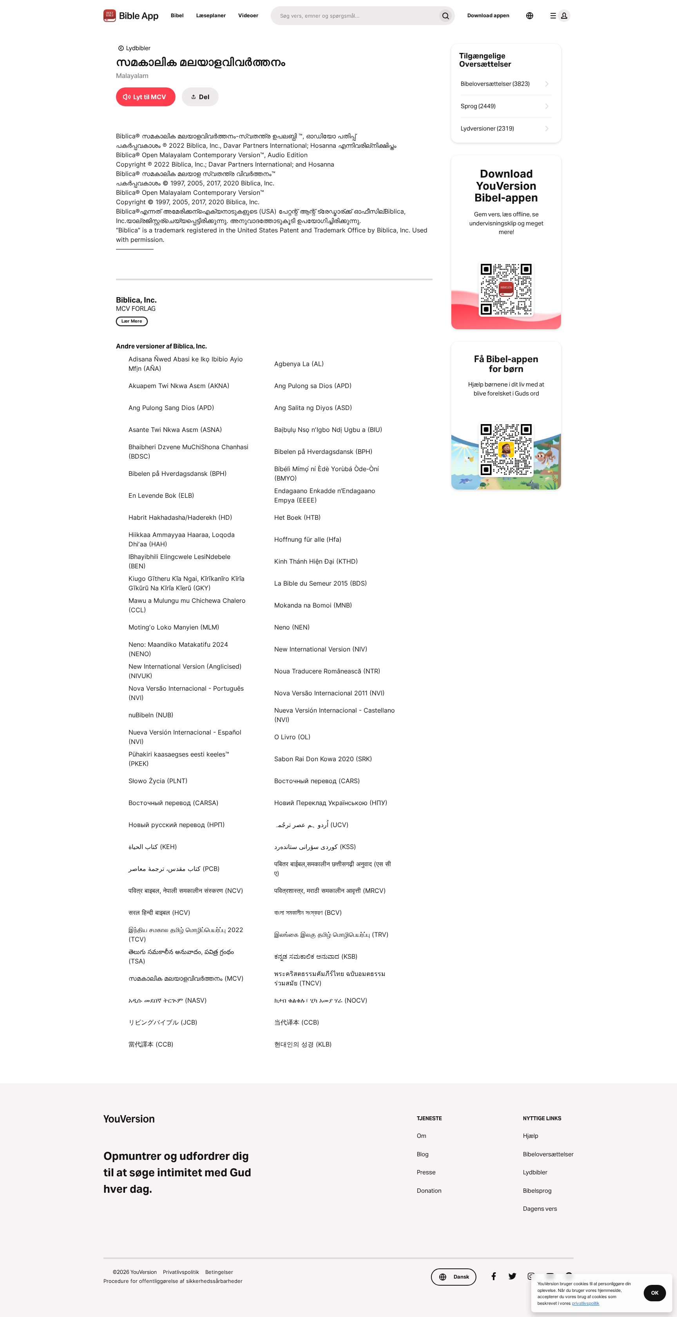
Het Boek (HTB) (297, 517)
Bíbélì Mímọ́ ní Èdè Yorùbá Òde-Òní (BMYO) (326, 473)
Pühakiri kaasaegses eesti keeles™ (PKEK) (179, 758)
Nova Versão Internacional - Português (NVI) (186, 693)
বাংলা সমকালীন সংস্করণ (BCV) (308, 912)
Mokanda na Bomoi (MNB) (313, 605)
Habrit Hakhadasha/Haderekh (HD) (180, 517)
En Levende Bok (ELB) (161, 495)
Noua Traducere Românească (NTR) (327, 671)
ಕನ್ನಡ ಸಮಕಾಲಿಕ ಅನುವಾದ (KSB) (316, 956)
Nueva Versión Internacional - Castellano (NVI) (334, 715)
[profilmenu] (559, 16)
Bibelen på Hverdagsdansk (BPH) (323, 451)
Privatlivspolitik (181, 1272)
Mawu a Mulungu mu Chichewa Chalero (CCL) (187, 605)
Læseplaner (211, 15)
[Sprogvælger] (530, 16)
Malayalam (132, 75)
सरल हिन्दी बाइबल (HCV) (159, 912)
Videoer (248, 15)
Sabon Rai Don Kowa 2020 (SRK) (323, 759)
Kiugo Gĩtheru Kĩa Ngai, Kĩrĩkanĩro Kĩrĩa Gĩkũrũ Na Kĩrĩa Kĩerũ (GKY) (186, 583)
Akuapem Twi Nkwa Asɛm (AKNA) (179, 386)
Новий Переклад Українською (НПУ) (330, 803)
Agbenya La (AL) (299, 364)
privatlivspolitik (585, 1303)
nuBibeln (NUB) (151, 715)
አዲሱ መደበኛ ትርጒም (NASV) (168, 1000)
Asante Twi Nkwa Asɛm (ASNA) (175, 430)
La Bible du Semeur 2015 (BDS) (320, 583)
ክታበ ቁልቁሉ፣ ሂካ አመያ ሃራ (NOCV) (320, 1000)
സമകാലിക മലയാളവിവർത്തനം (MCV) (186, 978)
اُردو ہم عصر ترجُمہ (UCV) (311, 825)
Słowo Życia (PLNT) (158, 781)
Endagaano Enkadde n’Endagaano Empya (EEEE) (324, 495)
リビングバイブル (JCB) (163, 1022)
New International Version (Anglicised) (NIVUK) (185, 671)
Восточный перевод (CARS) (317, 781)
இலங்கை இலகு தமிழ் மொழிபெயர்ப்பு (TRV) (331, 934)
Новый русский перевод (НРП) (177, 825)
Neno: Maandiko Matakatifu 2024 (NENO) (178, 649)
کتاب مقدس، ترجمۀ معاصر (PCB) (174, 869)
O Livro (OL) (292, 737)
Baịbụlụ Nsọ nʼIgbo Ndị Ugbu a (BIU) (328, 430)
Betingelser (219, 1272)
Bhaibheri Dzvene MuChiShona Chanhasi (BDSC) (188, 451)
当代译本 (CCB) (296, 1022)
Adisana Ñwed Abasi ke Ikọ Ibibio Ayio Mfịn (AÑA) (186, 363)
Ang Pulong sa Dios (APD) (313, 386)
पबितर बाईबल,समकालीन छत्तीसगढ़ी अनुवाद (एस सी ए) (332, 868)
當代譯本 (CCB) (151, 1044)
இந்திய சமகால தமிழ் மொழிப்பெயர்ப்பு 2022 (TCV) (186, 934)
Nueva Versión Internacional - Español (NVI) (185, 737)
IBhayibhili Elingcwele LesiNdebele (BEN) (179, 561)
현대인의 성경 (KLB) (303, 1044)
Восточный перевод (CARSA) (174, 803)
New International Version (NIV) (320, 649)
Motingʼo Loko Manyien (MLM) (174, 627)
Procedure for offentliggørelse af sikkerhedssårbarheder (173, 1281)
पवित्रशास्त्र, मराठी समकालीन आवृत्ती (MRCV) (330, 890)
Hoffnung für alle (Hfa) (308, 539)
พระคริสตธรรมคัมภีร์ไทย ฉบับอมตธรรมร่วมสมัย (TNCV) (330, 978)
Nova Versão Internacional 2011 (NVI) (329, 693)
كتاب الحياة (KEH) (153, 847)
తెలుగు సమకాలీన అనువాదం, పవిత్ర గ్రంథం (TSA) (181, 956)
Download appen (488, 15)
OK (655, 1293)
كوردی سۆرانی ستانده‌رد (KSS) (315, 847)
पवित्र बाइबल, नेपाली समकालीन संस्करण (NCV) (186, 890)
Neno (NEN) (292, 627)
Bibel (177, 15)
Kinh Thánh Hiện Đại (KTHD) (316, 561)
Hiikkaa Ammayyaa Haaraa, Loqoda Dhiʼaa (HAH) (182, 539)
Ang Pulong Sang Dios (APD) (171, 408)
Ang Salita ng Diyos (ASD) (313, 408)
